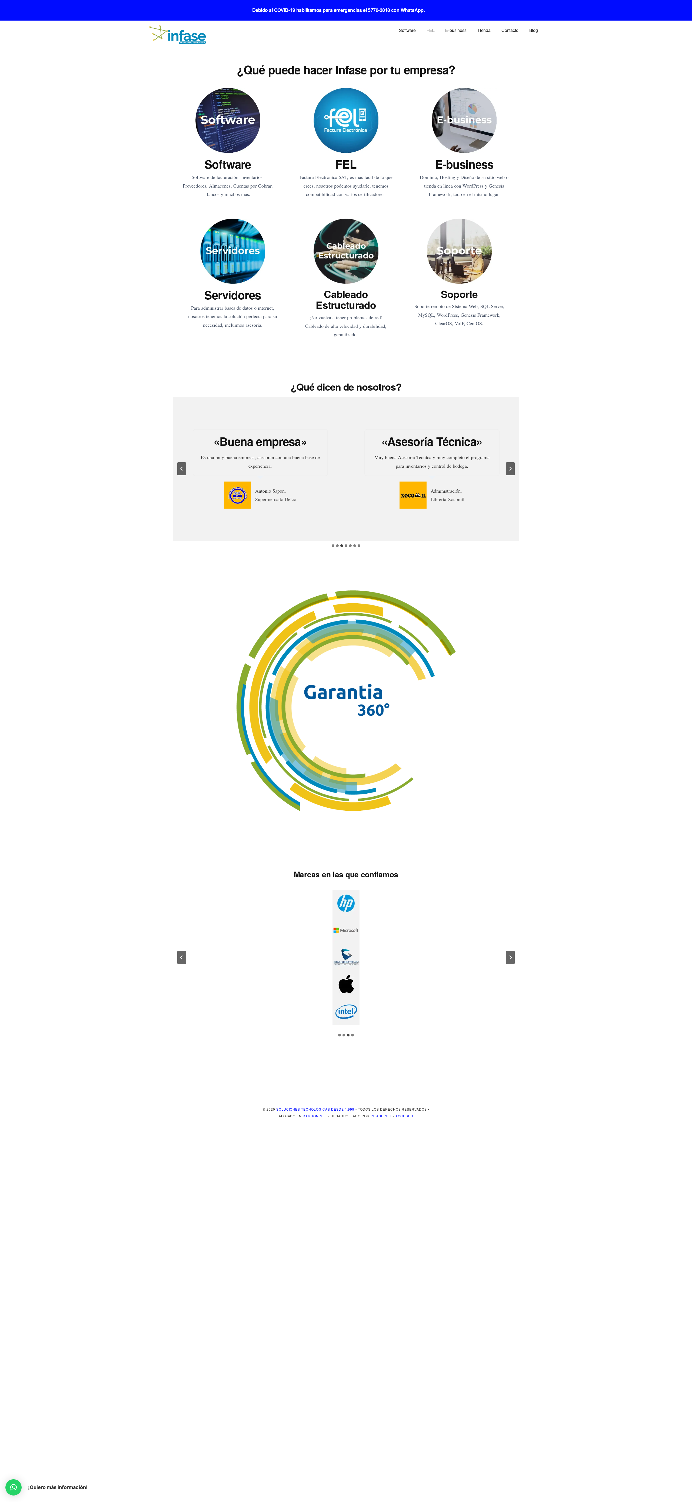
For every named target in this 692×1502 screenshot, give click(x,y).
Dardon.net (315, 1116)
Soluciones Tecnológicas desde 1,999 (315, 1109)
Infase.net (381, 1116)
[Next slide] (510, 468)
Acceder (404, 1116)
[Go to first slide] (510, 957)
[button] (13, 1487)
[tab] (333, 545)
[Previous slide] (181, 468)
